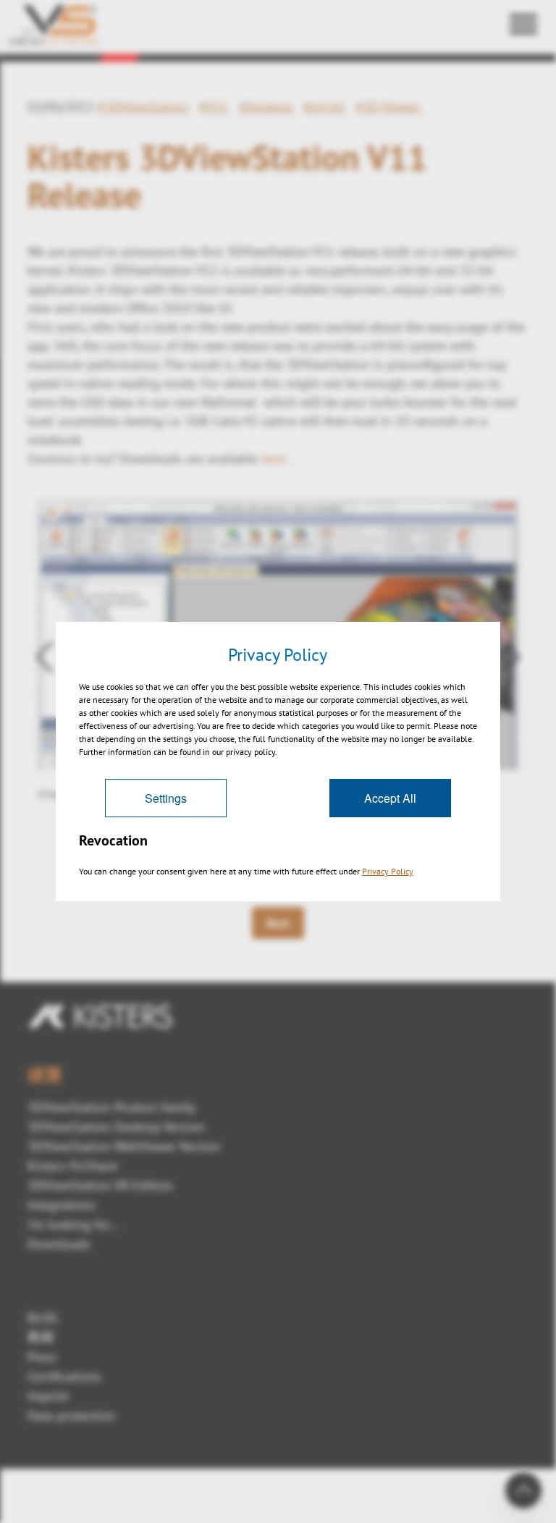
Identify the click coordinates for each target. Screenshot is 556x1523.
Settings (166, 798)
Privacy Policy (387, 871)
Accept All (390, 798)
